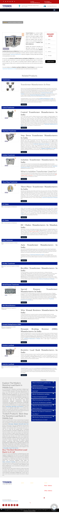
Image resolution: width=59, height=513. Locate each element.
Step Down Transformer (36, 487)
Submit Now (50, 61)
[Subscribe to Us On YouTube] (10, 2)
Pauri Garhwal (20, 406)
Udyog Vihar (8, 406)
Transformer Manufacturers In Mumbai (46, 278)
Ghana (3, 461)
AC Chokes (33, 496)
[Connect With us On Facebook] (3, 2)
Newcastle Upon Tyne (23, 423)
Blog (23, 498)
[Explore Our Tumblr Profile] (14, 2)
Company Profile (25, 487)
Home (5, 22)
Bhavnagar (14, 406)
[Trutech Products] (7, 6)
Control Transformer (35, 484)
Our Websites (24, 504)
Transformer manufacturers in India (37, 254)
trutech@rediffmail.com (35, 2)
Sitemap (23, 496)
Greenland (13, 461)
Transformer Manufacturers (15, 54)
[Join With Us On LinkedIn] (6, 2)
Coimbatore (8, 461)
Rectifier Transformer (35, 498)
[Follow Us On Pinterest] (8, 2)
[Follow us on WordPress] (12, 2)
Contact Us (24, 501)
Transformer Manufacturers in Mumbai (41, 144)
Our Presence (24, 493)
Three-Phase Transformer (36, 493)
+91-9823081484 (48, 2)
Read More (24, 104)
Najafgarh (16, 423)
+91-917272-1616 (42, 502)
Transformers (24, 490)
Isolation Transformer (35, 490)
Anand (10, 447)
